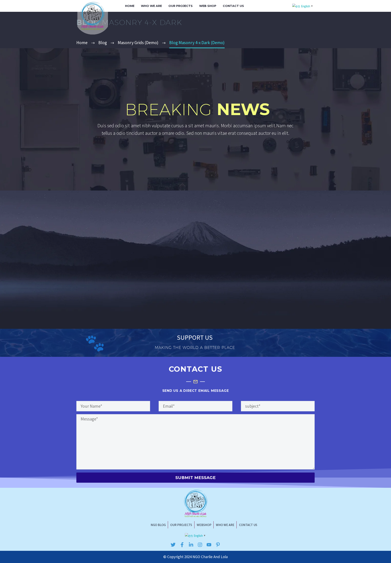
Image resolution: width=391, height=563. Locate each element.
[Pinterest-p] (217, 544)
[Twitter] (173, 544)
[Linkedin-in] (191, 544)
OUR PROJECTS (180, 6)
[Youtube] (208, 544)
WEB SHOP (207, 6)
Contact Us (233, 6)
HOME (129, 6)
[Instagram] (200, 544)
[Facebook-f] (182, 544)
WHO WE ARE (151, 6)
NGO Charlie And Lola (210, 556)
